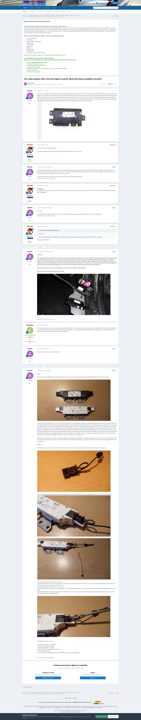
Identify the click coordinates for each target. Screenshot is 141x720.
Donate (53, 7)
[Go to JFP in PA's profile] (30, 150)
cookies (32, 716)
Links (69, 11)
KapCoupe (29, 325)
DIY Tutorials (32, 11)
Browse (25, 7)
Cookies (75, 698)
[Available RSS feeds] (117, 693)
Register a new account (48, 677)
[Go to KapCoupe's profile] (30, 330)
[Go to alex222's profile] (25, 84)
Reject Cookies (113, 716)
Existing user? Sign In (104, 3)
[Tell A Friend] (97, 3)
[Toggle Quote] (39, 230)
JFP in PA (30, 145)
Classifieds (56, 11)
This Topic (111, 7)
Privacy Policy (67, 698)
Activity (31, 7)
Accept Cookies (102, 716)
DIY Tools (39, 11)
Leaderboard (46, 7)
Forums (24, 11)
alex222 (29, 90)
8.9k (30, 159)
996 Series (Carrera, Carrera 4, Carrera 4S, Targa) (50, 84)
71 (30, 103)
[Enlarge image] (40, 188)
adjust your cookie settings (67, 716)
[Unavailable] (74, 294)
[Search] (117, 8)
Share (103, 84)
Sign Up (115, 3)
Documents (48, 11)
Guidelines (38, 7)
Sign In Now (92, 677)
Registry (63, 11)
